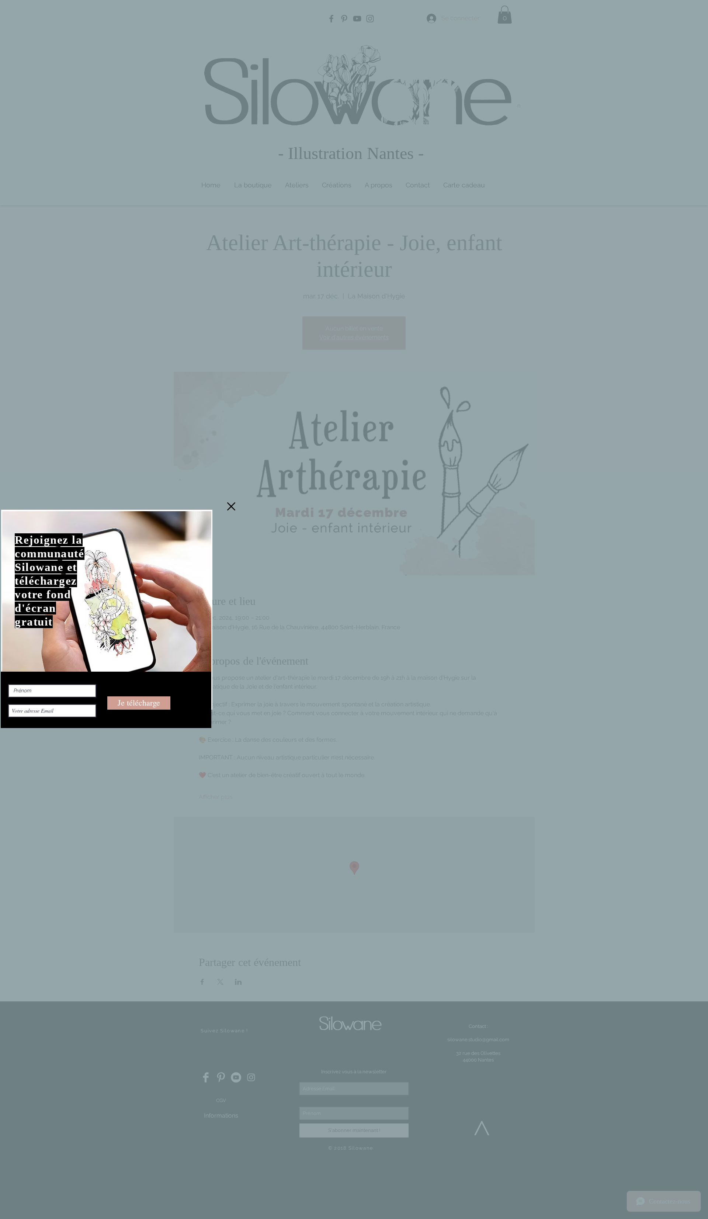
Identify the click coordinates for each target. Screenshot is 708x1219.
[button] (231, 506)
